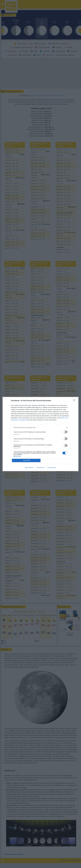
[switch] (65, 432)
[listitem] (40, 427)
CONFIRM (26, 460)
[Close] (75, 401)
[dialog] (40, 434)
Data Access (40, 467)
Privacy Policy (51, 467)
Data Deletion (29, 467)
